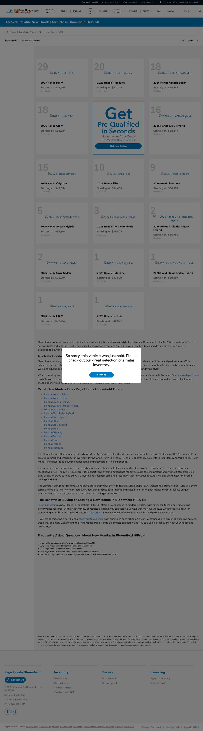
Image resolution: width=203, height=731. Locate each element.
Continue (101, 374)
